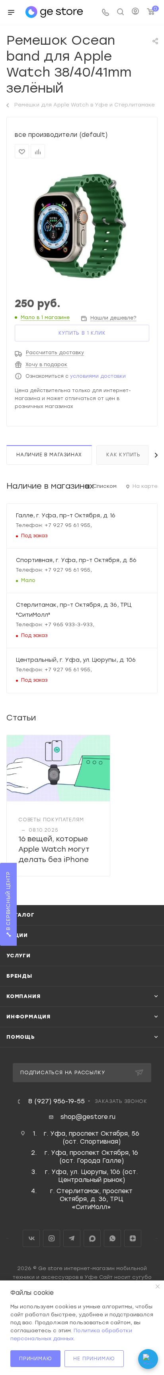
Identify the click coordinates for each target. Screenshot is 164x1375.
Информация (28, 1017)
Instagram (51, 1238)
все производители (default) (61, 134)
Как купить (123, 455)
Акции (17, 935)
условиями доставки (98, 376)
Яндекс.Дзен (132, 1238)
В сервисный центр (8, 901)
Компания (23, 996)
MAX (92, 1238)
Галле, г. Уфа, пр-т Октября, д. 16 (65, 515)
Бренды (19, 976)
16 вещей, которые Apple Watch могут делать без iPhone (54, 849)
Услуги (18, 956)
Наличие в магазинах (49, 455)
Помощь (20, 1037)
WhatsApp (112, 1238)
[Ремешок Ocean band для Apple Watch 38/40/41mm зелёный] (82, 228)
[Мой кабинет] (135, 12)
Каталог (20, 915)
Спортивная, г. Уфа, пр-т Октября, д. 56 (76, 560)
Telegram (71, 1238)
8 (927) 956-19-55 (56, 1101)
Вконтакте (31, 1238)
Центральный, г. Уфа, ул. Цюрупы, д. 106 (76, 660)
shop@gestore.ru (88, 1117)
